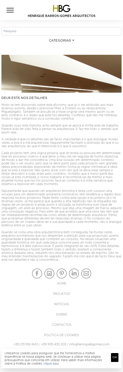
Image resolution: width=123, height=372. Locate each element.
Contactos (62, 325)
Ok (114, 357)
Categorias (60, 40)
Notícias (61, 304)
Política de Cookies (61, 335)
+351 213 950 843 (25, 344)
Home (61, 283)
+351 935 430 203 (53, 344)
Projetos (61, 294)
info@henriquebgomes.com (89, 344)
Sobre (61, 314)
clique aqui (51, 363)
